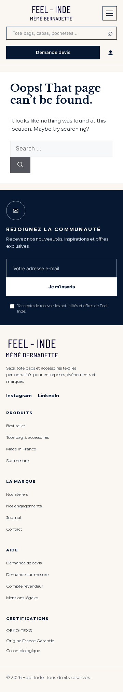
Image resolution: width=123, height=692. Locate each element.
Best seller (15, 425)
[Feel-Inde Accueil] (51, 13)
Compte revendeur (24, 586)
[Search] (20, 165)
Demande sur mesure (27, 574)
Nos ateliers (17, 494)
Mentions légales (22, 597)
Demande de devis (24, 562)
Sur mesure (17, 460)
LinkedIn (48, 395)
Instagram (19, 395)
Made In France (21, 448)
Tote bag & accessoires (27, 437)
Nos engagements (24, 505)
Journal (13, 517)
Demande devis (53, 52)
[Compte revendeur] (110, 52)
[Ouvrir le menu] (109, 13)
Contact (14, 529)
